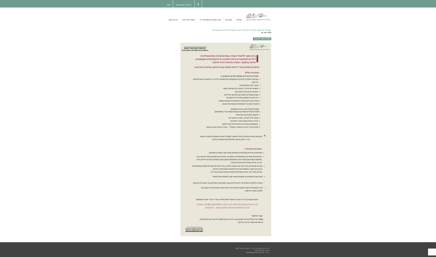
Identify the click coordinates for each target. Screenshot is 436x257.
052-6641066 (259, 250)
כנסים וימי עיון (189, 20)
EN (168, 5)
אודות (239, 20)
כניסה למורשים (184, 5)
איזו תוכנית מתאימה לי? (210, 20)
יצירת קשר (173, 20)
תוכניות (228, 20)
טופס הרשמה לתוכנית (262, 39)
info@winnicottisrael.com (255, 252)
